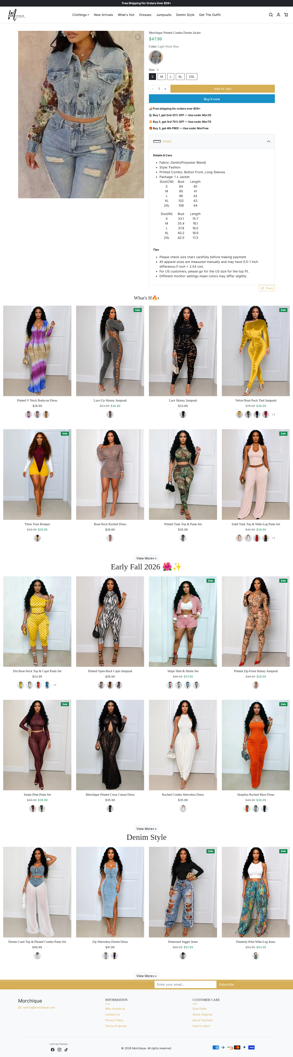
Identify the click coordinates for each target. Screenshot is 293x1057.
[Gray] (110, 538)
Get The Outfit (210, 15)
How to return (201, 1026)
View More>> (146, 558)
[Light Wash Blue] (156, 57)
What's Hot (126, 15)
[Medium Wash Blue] (37, 956)
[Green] (248, 414)
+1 (273, 414)
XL (180, 77)
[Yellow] (239, 414)
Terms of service (116, 1026)
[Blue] (257, 414)
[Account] (278, 15)
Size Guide (199, 1008)
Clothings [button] (79, 15)
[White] (248, 538)
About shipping (202, 1014)
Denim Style (185, 15)
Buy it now (212, 99)
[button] (271, 15)
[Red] (257, 538)
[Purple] (28, 414)
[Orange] (46, 414)
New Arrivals (103, 15)
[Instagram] (59, 1049)
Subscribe (226, 984)
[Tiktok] (66, 1049)
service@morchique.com (39, 1007)
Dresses (145, 15)
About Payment (203, 1020)
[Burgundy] (266, 414)
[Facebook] (52, 1049)
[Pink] (37, 414)
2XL (192, 77)
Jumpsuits (163, 15)
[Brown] (110, 685)
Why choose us (115, 1008)
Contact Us (112, 1014)
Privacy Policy (114, 1020)
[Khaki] (179, 685)
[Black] (110, 414)
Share (269, 288)
